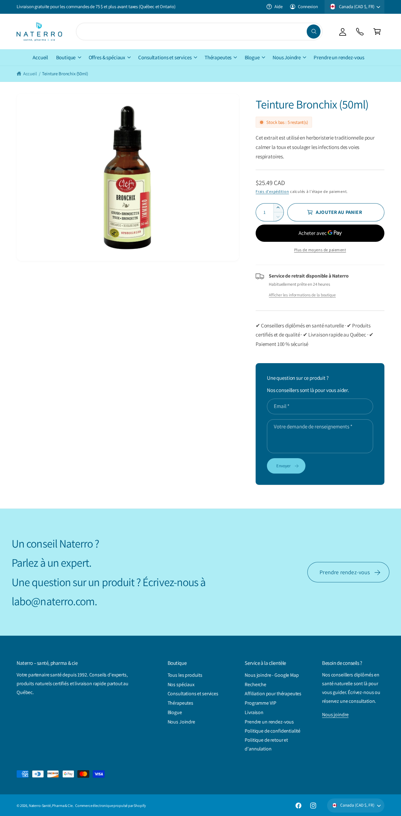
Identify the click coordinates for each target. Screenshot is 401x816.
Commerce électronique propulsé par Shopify (110, 805)
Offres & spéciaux (107, 57)
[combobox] (199, 31)
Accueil (30, 74)
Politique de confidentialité (272, 731)
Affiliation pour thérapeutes (273, 693)
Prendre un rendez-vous (269, 721)
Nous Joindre (287, 57)
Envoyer (283, 466)
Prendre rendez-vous (345, 572)
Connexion (308, 6)
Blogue (252, 57)
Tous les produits (185, 675)
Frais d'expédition (272, 191)
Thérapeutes (218, 57)
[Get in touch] (359, 31)
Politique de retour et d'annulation (266, 744)
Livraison (254, 712)
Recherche (255, 684)
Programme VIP (260, 703)
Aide (278, 6)
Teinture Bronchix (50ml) (65, 74)
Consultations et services (164, 57)
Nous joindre (335, 714)
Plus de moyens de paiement (320, 249)
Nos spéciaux (181, 684)
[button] (377, 31)
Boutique (66, 57)
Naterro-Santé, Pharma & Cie (51, 805)
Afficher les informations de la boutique (302, 295)
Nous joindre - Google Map (272, 675)
